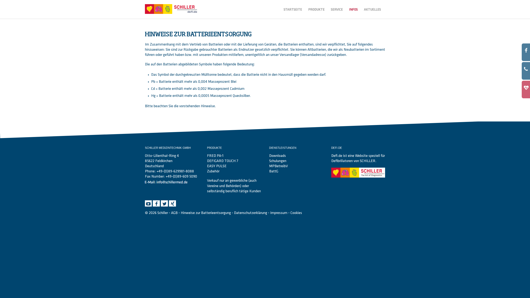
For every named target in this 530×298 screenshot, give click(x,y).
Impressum (278, 213)
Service (337, 9)
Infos (353, 9)
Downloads (277, 156)
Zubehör (213, 171)
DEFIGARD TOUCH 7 (222, 161)
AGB (174, 213)
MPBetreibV (278, 166)
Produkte (316, 9)
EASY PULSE (216, 166)
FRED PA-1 (215, 156)
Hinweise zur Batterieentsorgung (206, 213)
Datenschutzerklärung (250, 213)
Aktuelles (372, 9)
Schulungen (277, 161)
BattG (273, 171)
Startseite (293, 9)
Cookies (296, 213)
